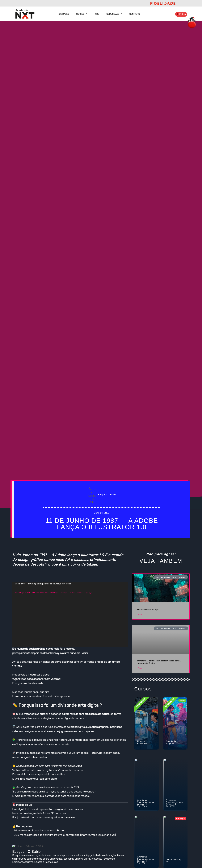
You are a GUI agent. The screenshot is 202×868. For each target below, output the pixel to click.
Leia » (139, 615)
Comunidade (112, 14)
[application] (70, 614)
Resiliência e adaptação (148, 609)
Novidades (63, 14)
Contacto (134, 14)
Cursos (80, 14)
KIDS (97, 14)
